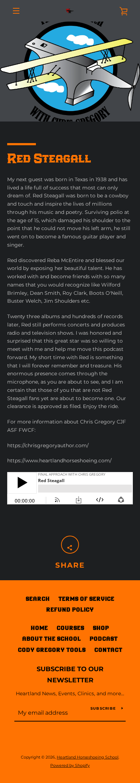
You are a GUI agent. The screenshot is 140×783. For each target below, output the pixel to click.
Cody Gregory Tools (52, 649)
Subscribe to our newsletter (70, 674)
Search (38, 598)
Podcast (104, 638)
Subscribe (103, 708)
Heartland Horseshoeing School (87, 757)
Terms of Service (87, 598)
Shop (101, 627)
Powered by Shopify (70, 765)
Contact (108, 649)
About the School (51, 638)
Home (39, 627)
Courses (70, 627)
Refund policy (70, 609)
